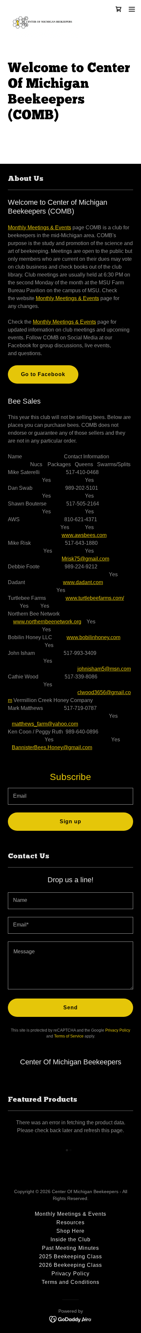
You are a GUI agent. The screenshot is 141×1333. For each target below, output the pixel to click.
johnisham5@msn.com (104, 669)
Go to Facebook (43, 374)
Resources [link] (70, 1222)
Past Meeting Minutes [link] (70, 1248)
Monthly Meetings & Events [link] (70, 1214)
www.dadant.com (83, 582)
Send (70, 1007)
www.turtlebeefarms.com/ (95, 598)
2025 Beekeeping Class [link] (70, 1256)
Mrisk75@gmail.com (85, 559)
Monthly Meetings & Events (39, 227)
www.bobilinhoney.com (93, 637)
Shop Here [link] (70, 1231)
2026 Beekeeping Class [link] (70, 1265)
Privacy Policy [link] (117, 1030)
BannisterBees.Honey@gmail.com (52, 747)
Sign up (70, 821)
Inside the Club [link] (70, 1239)
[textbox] (70, 796)
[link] (42, 9)
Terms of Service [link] (69, 1036)
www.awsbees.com (84, 535)
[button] (118, 9)
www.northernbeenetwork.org (47, 621)
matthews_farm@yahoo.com (45, 724)
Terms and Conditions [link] (70, 1282)
